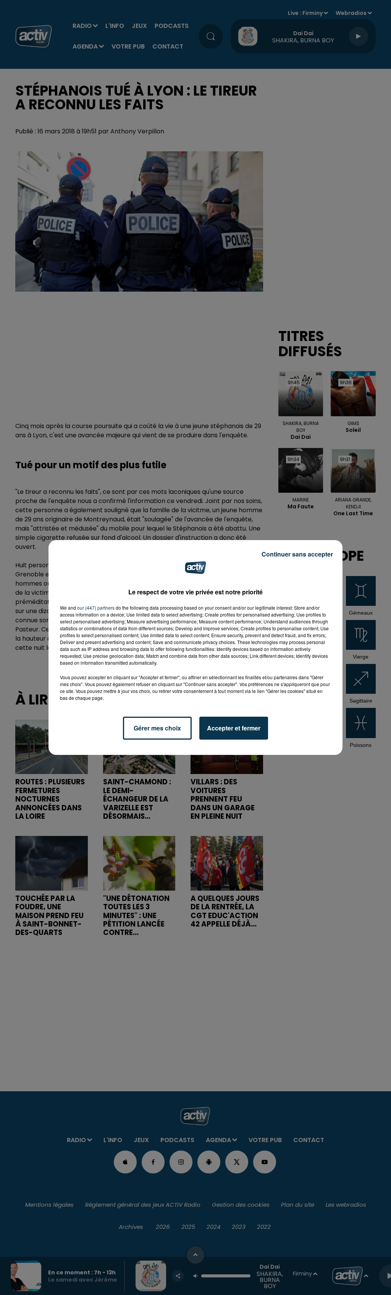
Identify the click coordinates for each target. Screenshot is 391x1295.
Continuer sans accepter (297, 554)
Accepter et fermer (233, 728)
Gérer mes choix (157, 728)
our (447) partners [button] (96, 607)
